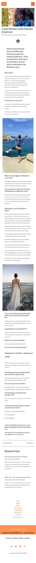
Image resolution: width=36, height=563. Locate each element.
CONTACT (18, 515)
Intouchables (8, 387)
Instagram (12, 414)
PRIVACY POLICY (18, 517)
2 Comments (8, 479)
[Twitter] (11, 546)
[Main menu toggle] (33, 4)
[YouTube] (16, 546)
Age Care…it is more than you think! (17, 477)
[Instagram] (24, 546)
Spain (16, 35)
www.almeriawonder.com (18, 411)
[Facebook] (20, 546)
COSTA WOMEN (22, 553)
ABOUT (18, 503)
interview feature (17, 434)
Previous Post (6, 443)
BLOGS (18, 505)
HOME (18, 501)
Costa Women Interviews (8, 35)
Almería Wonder (24, 220)
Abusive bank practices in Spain (16, 457)
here (6, 429)
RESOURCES (18, 512)
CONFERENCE (18, 510)
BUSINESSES (18, 508)
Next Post (30, 443)
